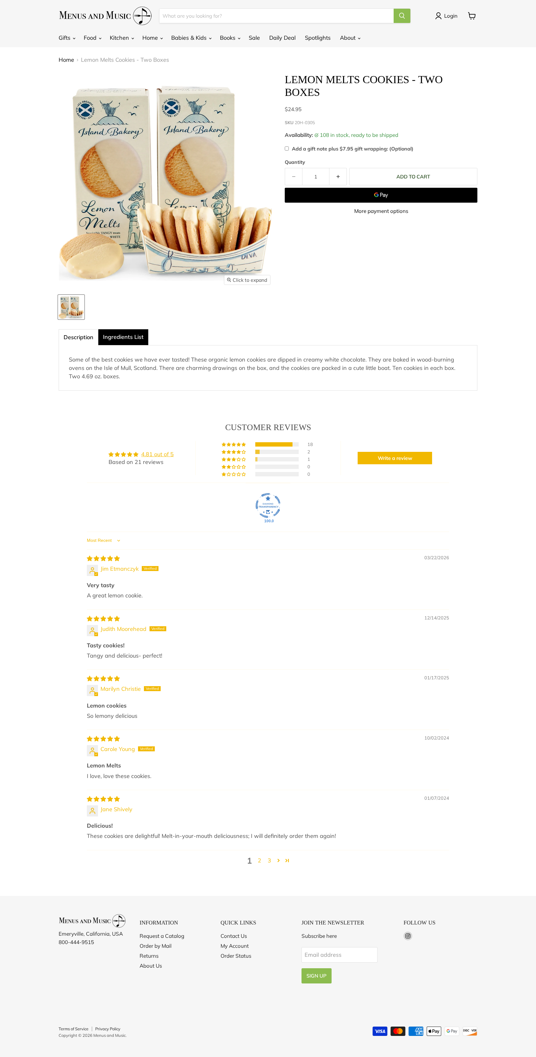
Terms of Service (73, 1028)
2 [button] (259, 860)
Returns (149, 955)
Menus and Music (109, 1035)
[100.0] (268, 505)
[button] (234, 444)
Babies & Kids (189, 37)
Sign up (316, 976)
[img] (103, 558)
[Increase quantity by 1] (338, 176)
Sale (254, 37)
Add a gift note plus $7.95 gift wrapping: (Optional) (352, 149)
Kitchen (120, 37)
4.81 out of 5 (157, 454)
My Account (235, 945)
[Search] (402, 16)
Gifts (65, 37)
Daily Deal (282, 37)
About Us (151, 965)
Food (91, 37)
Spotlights (318, 37)
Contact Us (234, 936)
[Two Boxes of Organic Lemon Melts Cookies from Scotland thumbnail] (71, 307)
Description (78, 337)
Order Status (236, 955)
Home (150, 37)
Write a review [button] (395, 458)
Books (228, 37)
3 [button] (269, 860)
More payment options (381, 211)
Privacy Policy (107, 1028)
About (348, 37)
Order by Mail (156, 945)
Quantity (295, 162)
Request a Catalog (162, 936)
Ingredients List (123, 336)
